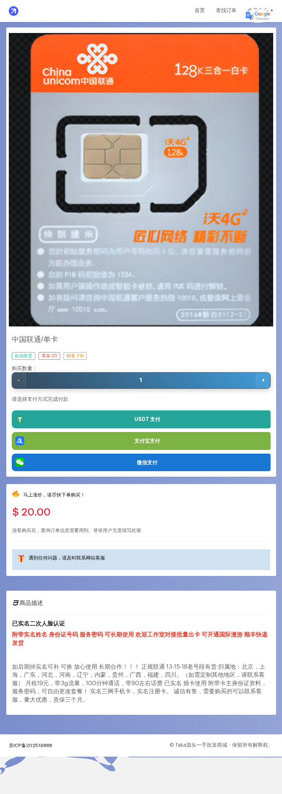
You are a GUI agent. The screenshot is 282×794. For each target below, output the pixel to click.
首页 (200, 10)
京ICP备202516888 (30, 745)
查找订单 (226, 10)
